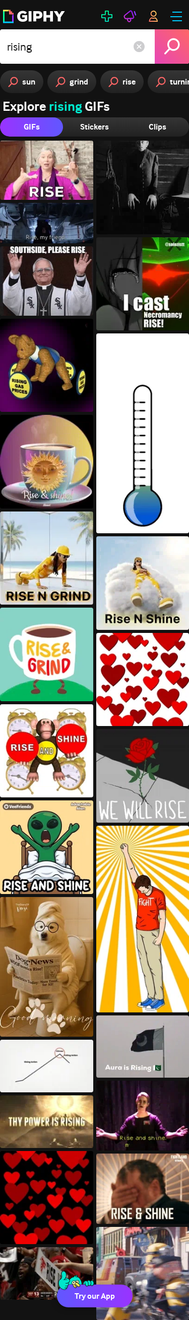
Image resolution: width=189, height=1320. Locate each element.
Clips (157, 127)
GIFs (32, 127)
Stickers (94, 127)
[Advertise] (130, 16)
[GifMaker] (106, 16)
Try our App (95, 1296)
